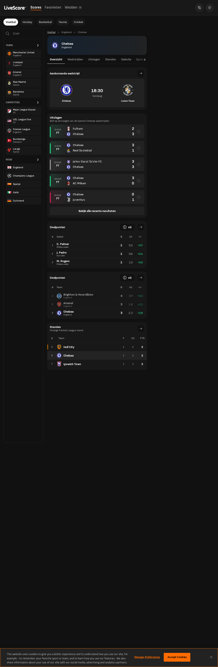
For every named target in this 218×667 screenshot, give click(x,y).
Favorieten (53, 7)
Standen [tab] (110, 59)
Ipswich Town (72, 364)
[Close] (211, 657)
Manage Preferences (147, 657)
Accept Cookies (177, 657)
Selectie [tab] (126, 59)
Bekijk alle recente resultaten (97, 211)
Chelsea (68, 355)
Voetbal (11, 22)
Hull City (68, 347)
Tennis (63, 22)
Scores (35, 7)
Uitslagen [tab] (94, 59)
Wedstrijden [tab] (75, 59)
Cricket (78, 22)
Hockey (27, 22)
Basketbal (45, 22)
